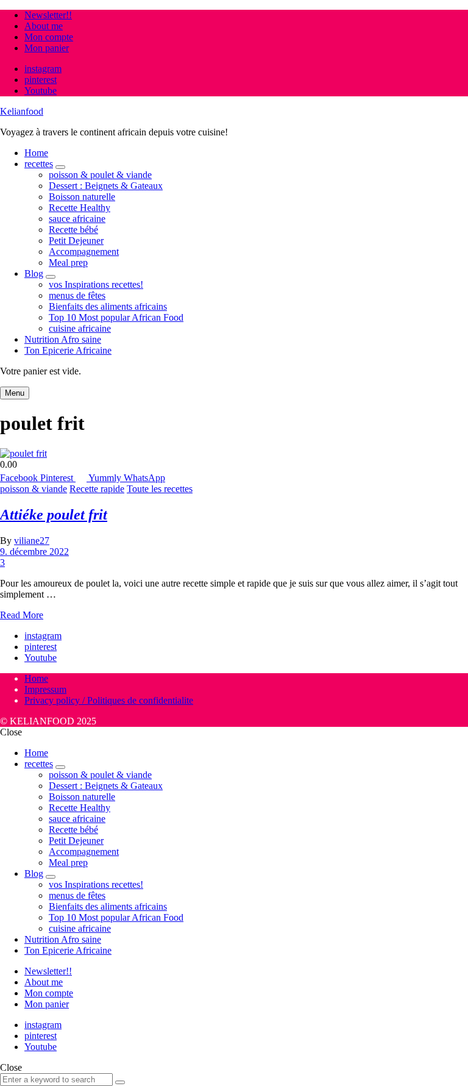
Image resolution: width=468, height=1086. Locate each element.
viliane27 (31, 540)
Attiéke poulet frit (53, 515)
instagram (43, 68)
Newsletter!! (48, 15)
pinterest (40, 79)
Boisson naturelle (82, 196)
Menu (14, 393)
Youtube (40, 90)
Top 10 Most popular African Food (116, 317)
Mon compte (48, 37)
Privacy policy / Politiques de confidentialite (108, 700)
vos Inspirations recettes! (96, 284)
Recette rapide (96, 489)
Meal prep (68, 262)
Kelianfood (21, 111)
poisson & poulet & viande (100, 175)
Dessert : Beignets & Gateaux (106, 185)
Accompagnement (84, 251)
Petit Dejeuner (76, 240)
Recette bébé (73, 229)
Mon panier (46, 48)
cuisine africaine (80, 328)
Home (36, 153)
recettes (38, 164)
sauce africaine (77, 218)
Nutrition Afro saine (62, 339)
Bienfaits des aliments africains (108, 306)
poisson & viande (33, 489)
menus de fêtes (77, 295)
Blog (33, 273)
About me (43, 26)
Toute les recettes (160, 489)
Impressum (45, 689)
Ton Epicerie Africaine (68, 350)
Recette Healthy (79, 207)
